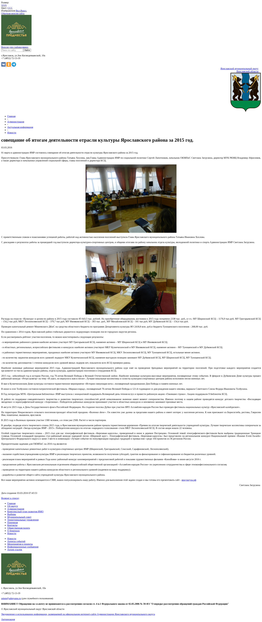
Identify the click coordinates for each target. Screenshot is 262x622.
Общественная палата (18, 528)
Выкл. (23, 10)
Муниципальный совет (19, 517)
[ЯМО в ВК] (3, 66)
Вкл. (18, 10)
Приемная (12, 522)
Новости (11, 132)
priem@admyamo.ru (11, 598)
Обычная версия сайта (12, 13)
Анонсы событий (16, 541)
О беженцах (13, 530)
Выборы (11, 514)
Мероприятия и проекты (20, 544)
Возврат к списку (10, 498)
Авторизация (8, 619)
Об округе (12, 506)
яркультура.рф (189, 480)
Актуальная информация (20, 127)
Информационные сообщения (22, 546)
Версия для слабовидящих (14, 47)
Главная (11, 116)
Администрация (15, 121)
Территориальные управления (23, 519)
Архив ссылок (14, 549)
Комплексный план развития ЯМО (25, 511)
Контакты (12, 525)
